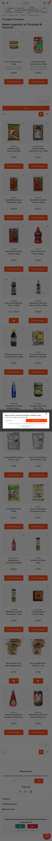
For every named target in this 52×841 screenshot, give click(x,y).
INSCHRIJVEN (36, 420)
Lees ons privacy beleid (26, 426)
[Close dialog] (46, 414)
